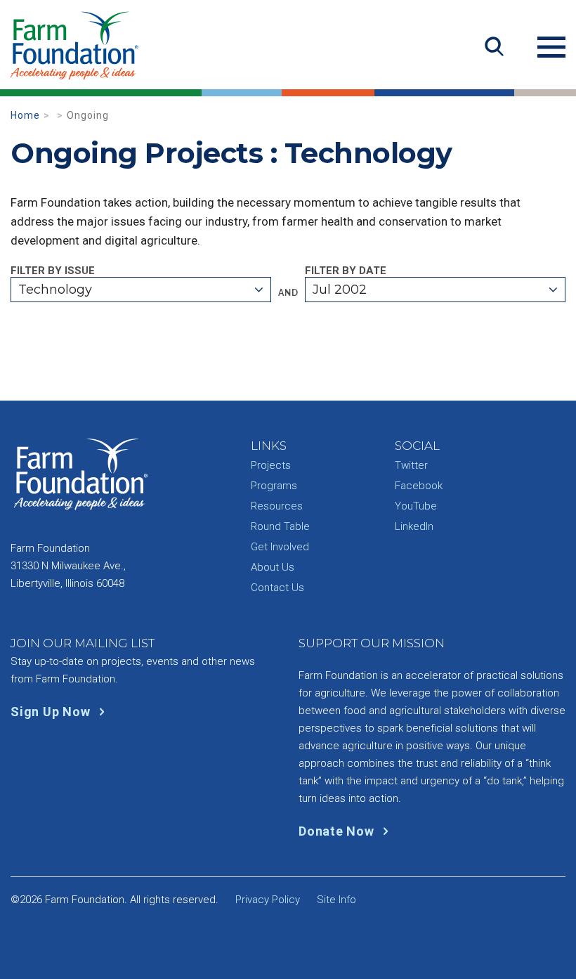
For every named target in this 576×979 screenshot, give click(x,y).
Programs (274, 485)
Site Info (336, 899)
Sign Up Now (52, 711)
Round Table (280, 526)
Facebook (419, 485)
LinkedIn (414, 526)
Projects (271, 465)
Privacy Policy (267, 899)
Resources (277, 506)
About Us (272, 567)
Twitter (411, 465)
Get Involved (280, 546)
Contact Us (277, 587)
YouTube (416, 506)
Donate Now (338, 831)
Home (25, 115)
